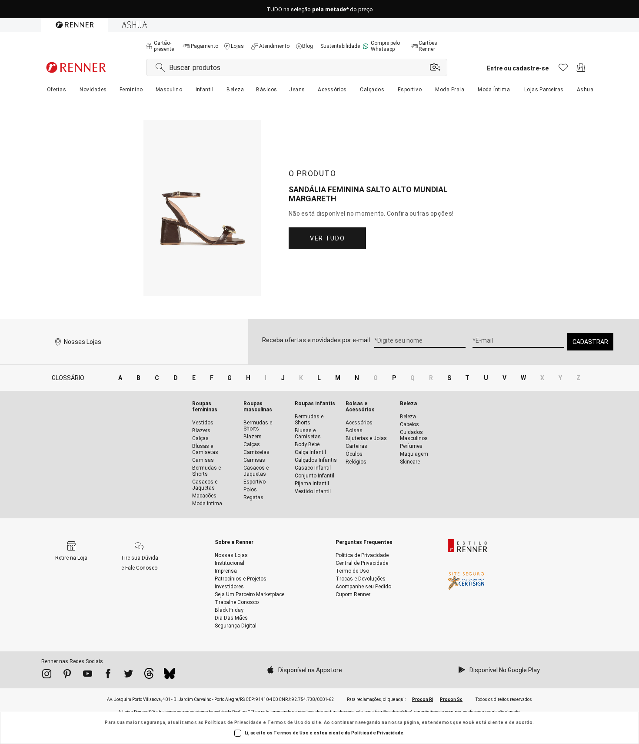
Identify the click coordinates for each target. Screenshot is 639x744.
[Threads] (148, 676)
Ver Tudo (327, 238)
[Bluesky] (169, 676)
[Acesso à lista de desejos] (563, 70)
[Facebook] (108, 675)
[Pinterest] (67, 675)
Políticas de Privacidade (233, 722)
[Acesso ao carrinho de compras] (581, 70)
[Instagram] (46, 675)
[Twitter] (128, 675)
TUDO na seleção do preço (319, 9)
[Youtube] (87, 675)
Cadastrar (590, 341)
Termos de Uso (285, 722)
